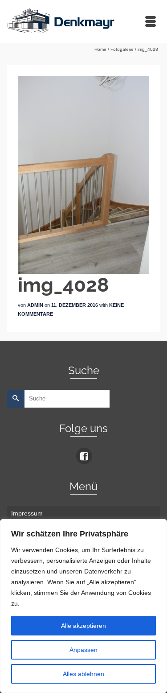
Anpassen (83, 649)
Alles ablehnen (83, 673)
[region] (83, 606)
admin (35, 305)
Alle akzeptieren (83, 625)
